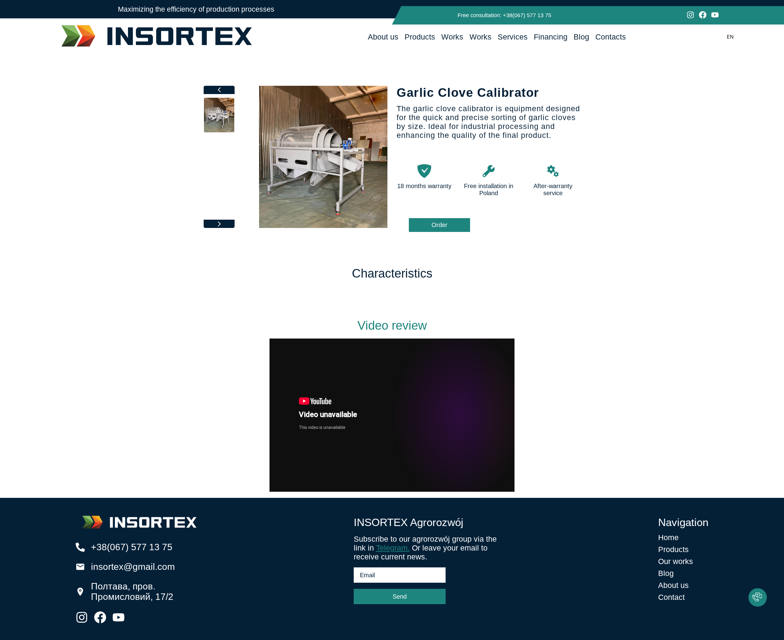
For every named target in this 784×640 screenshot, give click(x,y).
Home (668, 537)
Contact (671, 597)
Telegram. (393, 547)
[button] (757, 597)
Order (439, 225)
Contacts (610, 36)
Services (513, 36)
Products (420, 36)
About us (383, 36)
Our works (675, 561)
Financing (550, 36)
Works (452, 36)
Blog (581, 36)
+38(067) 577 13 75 (527, 15)
